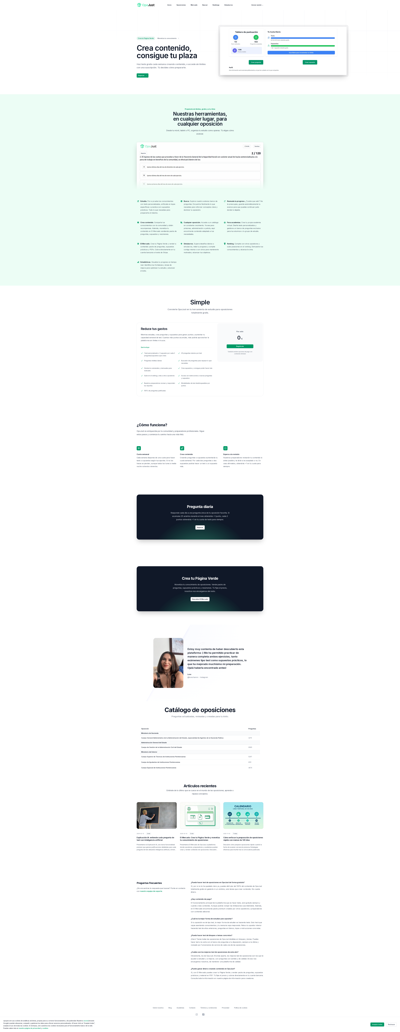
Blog (170, 1008)
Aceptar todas (377, 1024)
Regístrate (240, 346)
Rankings (216, 5)
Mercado (194, 5)
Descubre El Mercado (200, 599)
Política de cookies (240, 1008)
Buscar (205, 5)
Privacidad (225, 1008)
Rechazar (391, 1024)
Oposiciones (181, 5)
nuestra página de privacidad (30, 1028)
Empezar (141, 75)
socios (86, 1021)
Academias (180, 1008)
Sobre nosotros (158, 1008)
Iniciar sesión (257, 5)
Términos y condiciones (208, 1008)
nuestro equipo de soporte (151, 891)
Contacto (192, 1008)
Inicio (169, 5)
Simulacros (228, 5)
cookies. (45, 1028)
